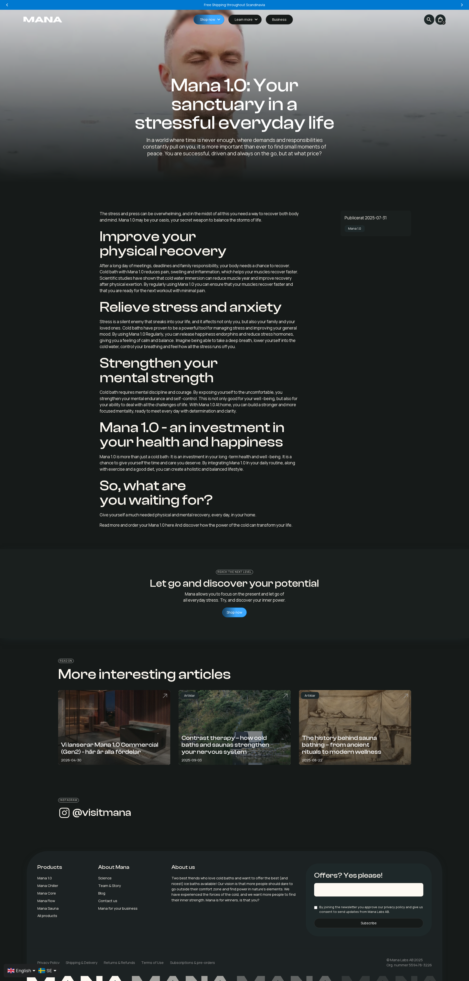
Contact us (107, 900)
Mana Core (46, 893)
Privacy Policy (48, 962)
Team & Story (109, 885)
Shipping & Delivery (81, 962)
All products (47, 915)
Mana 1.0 (44, 877)
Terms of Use (152, 962)
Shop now (234, 612)
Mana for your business (118, 908)
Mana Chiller (47, 885)
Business (279, 19)
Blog (101, 893)
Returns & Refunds (119, 962)
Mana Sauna (48, 908)
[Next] (461, 4)
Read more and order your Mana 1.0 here (137, 525)
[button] (209, 19)
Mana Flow (46, 900)
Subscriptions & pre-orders (192, 962)
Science (105, 877)
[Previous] (7, 4)
